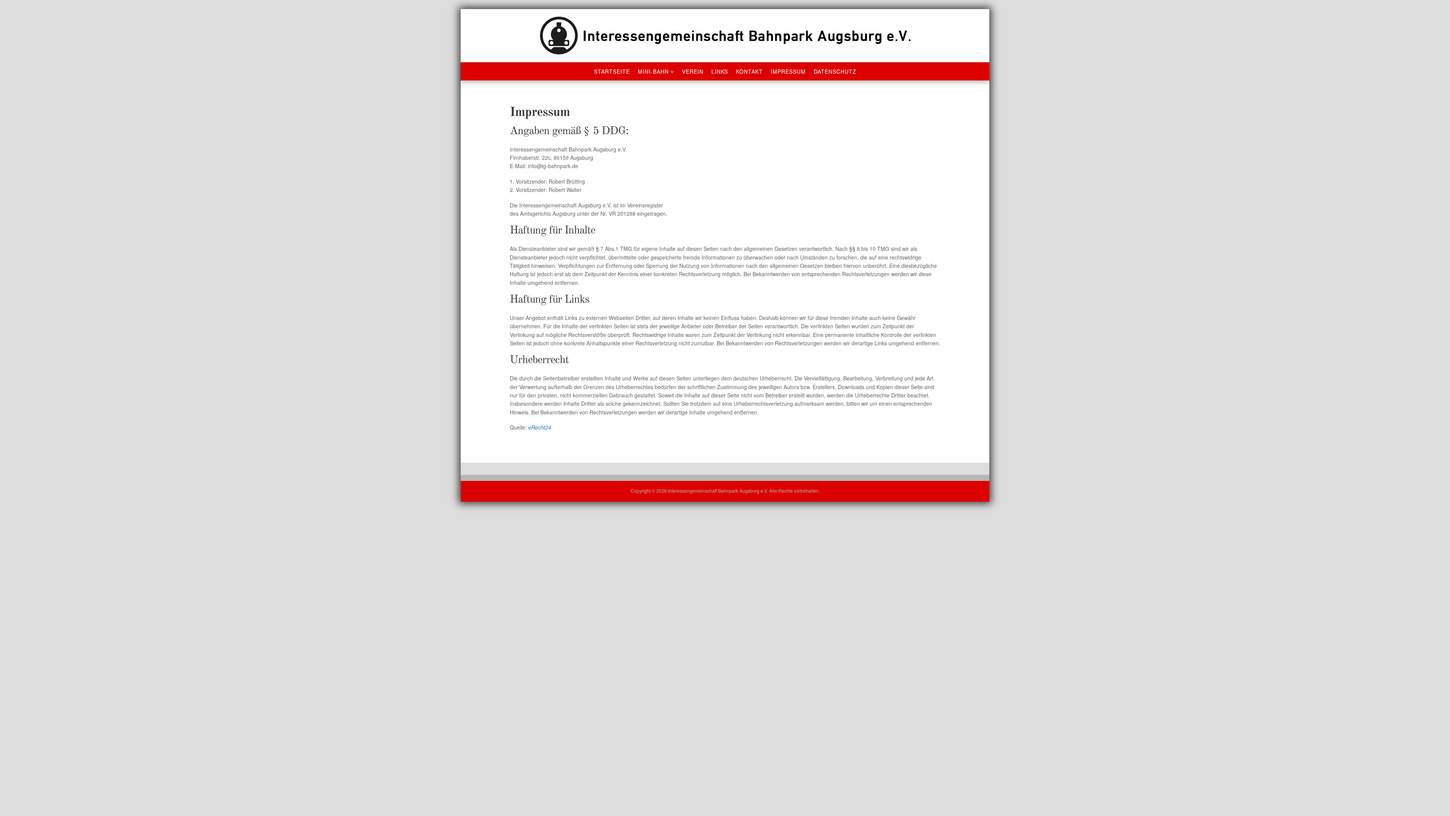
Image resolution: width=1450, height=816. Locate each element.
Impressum (788, 71)
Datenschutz (835, 71)
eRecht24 (539, 427)
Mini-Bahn (653, 71)
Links (719, 71)
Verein (692, 71)
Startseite (612, 71)
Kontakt (749, 71)
